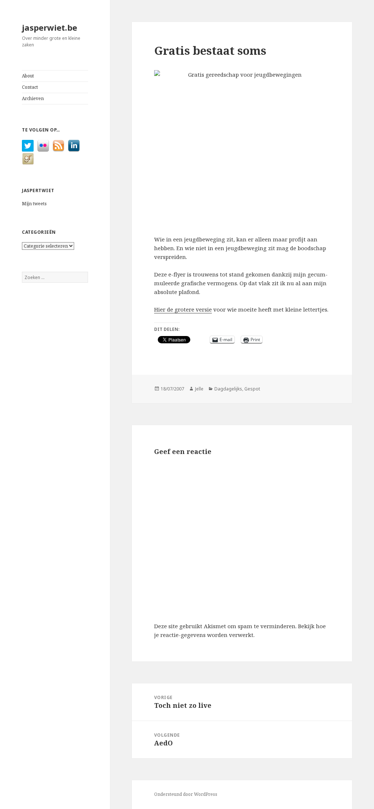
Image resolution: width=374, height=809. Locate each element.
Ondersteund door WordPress (185, 794)
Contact (30, 87)
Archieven (33, 98)
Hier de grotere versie (183, 309)
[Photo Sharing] (242, 148)
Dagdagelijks (228, 389)
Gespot (252, 389)
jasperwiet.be (49, 27)
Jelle (199, 389)
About (28, 76)
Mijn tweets (34, 204)
